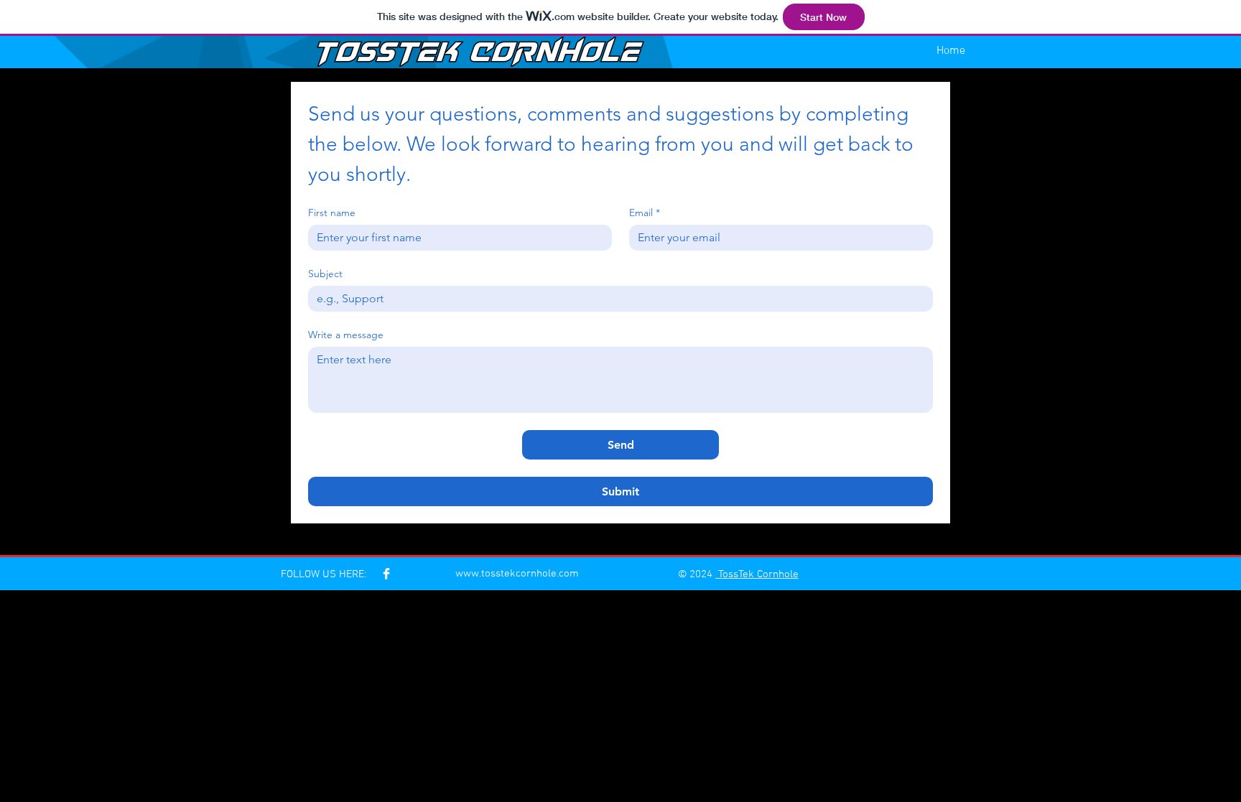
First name (331, 213)
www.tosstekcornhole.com (517, 573)
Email (644, 213)
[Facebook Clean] (386, 573)
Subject (325, 274)
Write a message (346, 335)
